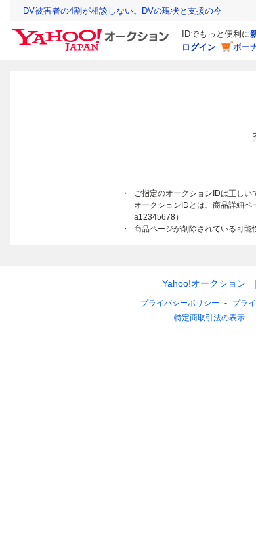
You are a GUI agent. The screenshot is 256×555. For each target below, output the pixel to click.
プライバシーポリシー (179, 303)
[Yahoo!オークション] (92, 32)
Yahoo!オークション (204, 283)
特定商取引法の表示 (209, 317)
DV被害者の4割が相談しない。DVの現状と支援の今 (122, 11)
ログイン (199, 47)
